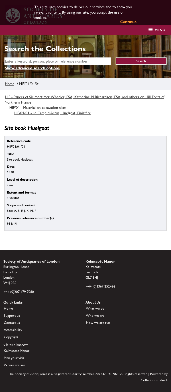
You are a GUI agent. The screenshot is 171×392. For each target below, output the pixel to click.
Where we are (14, 365)
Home (9, 84)
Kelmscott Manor (16, 351)
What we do (95, 308)
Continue (128, 22)
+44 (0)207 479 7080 (19, 292)
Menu (160, 30)
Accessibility (13, 330)
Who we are (95, 315)
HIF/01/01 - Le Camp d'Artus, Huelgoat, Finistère (52, 113)
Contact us (12, 323)
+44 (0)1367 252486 (100, 286)
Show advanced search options (32, 68)
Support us (12, 315)
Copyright (11, 337)
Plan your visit (14, 358)
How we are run (98, 323)
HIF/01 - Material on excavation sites (37, 107)
